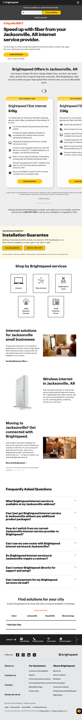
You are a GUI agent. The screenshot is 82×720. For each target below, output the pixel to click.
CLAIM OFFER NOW (16, 54)
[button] (12, 248)
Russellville (50, 616)
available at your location (18, 470)
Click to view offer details (16, 58)
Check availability (51, 12)
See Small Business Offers (16, 361)
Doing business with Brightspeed (64, 691)
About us (9, 666)
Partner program (59, 683)
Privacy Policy (44, 711)
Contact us (10, 675)
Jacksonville (32, 616)
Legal (6, 707)
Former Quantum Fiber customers (41, 683)
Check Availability (29, 181)
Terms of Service (57, 711)
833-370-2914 (30, 212)
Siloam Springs (68, 616)
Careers (9, 685)
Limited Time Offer (43, 198)
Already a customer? (41, 17)
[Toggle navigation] (78, 2)
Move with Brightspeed (15, 463)
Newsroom (57, 671)
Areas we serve (12, 694)
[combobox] (32, 13)
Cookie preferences (40, 707)
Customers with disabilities (38, 671)
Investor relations (59, 675)
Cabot (14, 616)
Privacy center (34, 691)
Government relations (61, 687)
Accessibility (26, 707)
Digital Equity (57, 695)
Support (32, 675)
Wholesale (56, 679)
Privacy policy (15, 707)
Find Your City (13, 625)
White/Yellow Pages (36, 687)
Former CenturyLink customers (40, 679)
